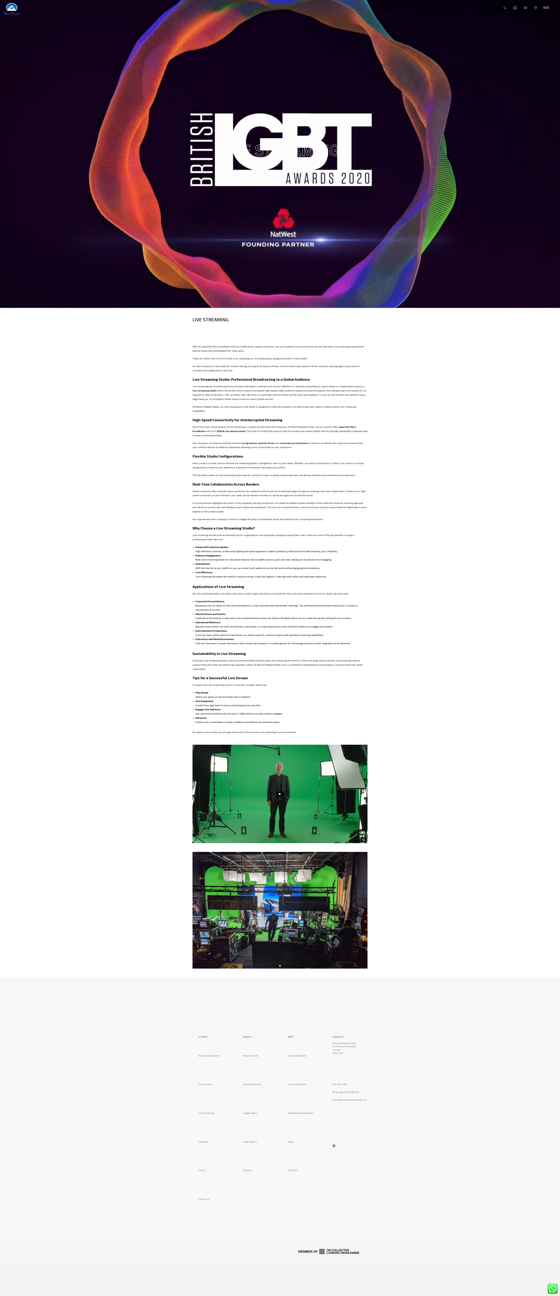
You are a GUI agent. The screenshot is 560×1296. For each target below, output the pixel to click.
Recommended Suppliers (301, 1113)
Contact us (203, 1199)
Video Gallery (250, 1141)
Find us (202, 1170)
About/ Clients (250, 1055)
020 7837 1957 (339, 1084)
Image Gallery (250, 1113)
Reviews (247, 1170)
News (291, 1141)
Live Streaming (206, 1113)
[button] (197, 910)
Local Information (297, 1084)
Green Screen (205, 1084)
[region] (280, 910)
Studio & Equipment (208, 1055)
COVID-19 (292, 1170)
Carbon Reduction (297, 1055)
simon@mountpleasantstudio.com (349, 1099)
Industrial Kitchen (252, 1084)
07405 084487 (351, 1092)
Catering (202, 1141)
